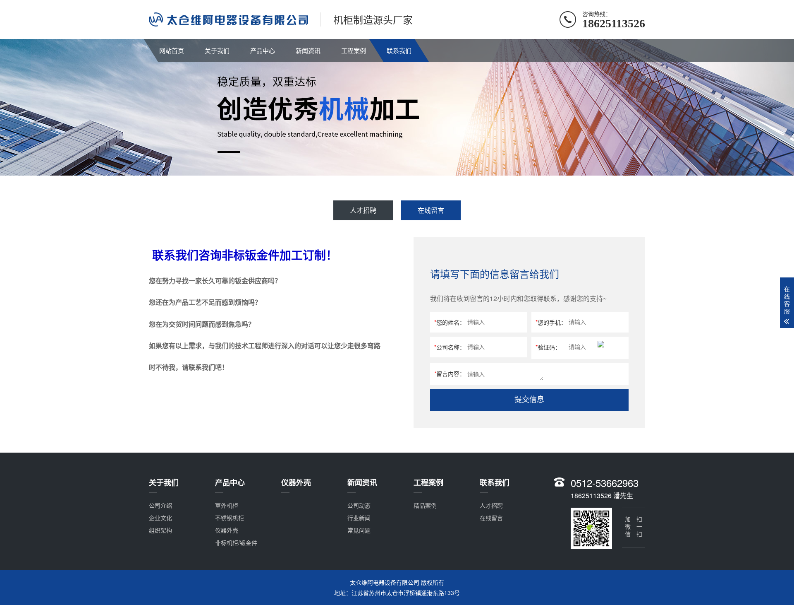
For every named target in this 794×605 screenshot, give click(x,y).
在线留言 (431, 210)
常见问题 (359, 530)
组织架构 (160, 530)
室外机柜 (226, 505)
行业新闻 (359, 517)
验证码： (548, 347)
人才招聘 (363, 210)
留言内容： (449, 373)
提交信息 (529, 399)
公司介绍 (160, 505)
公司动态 (359, 505)
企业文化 (160, 517)
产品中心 (262, 50)
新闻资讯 (308, 50)
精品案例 (425, 505)
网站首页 (171, 50)
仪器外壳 (226, 530)
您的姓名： (449, 322)
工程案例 (353, 50)
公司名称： (449, 347)
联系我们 (399, 50)
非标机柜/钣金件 (236, 542)
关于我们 (217, 50)
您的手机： (551, 322)
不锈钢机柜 (229, 517)
